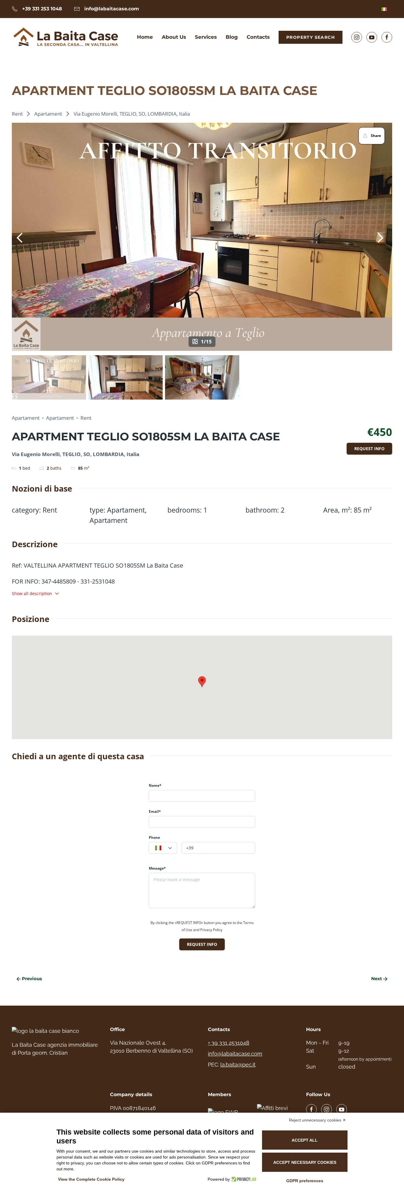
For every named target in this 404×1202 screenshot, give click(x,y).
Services (206, 37)
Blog (232, 37)
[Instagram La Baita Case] (356, 37)
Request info (369, 448)
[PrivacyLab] (243, 1179)
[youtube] (341, 1109)
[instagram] (326, 1109)
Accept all (305, 1140)
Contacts (258, 37)
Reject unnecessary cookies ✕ (317, 1120)
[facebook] (311, 1109)
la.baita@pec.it (238, 1065)
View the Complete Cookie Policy (91, 1179)
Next (376, 978)
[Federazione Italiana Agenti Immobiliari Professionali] (226, 1112)
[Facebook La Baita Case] (387, 37)
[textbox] (163, 848)
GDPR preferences (304, 1180)
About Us (174, 37)
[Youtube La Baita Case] (371, 37)
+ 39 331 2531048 (228, 1043)
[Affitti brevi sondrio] (275, 1112)
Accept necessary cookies (304, 1162)
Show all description (32, 593)
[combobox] (163, 848)
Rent (17, 113)
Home (145, 37)
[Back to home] (66, 37)
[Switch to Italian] (384, 9)
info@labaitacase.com (235, 1054)
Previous (32, 978)
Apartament (48, 113)
